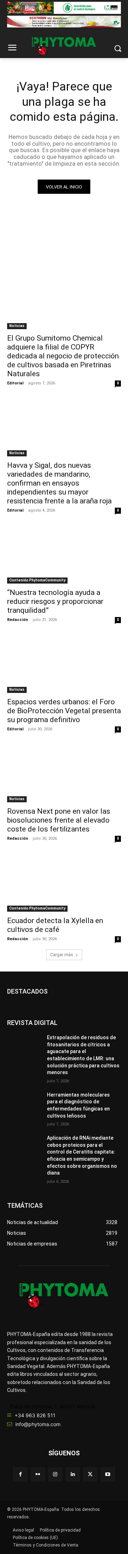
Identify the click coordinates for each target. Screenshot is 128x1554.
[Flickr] (38, 1474)
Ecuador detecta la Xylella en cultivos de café (55, 925)
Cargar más (61, 954)
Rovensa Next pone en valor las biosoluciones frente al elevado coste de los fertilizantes (58, 820)
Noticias (17, 326)
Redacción (17, 619)
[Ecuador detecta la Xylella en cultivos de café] (64, 883)
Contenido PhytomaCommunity (37, 580)
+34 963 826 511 (35, 1415)
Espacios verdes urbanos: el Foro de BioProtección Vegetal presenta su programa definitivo (64, 711)
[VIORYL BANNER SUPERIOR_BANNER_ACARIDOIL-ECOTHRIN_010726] (64, 22)
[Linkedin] (73, 1474)
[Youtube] (107, 1474)
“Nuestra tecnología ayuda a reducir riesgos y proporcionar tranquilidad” (55, 601)
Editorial (15, 383)
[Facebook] (20, 1474)
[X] (90, 1474)
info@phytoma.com (37, 1424)
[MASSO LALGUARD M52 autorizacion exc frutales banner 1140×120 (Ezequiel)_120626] (64, 8)
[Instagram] (55, 1474)
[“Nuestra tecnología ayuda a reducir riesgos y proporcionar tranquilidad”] (64, 555)
